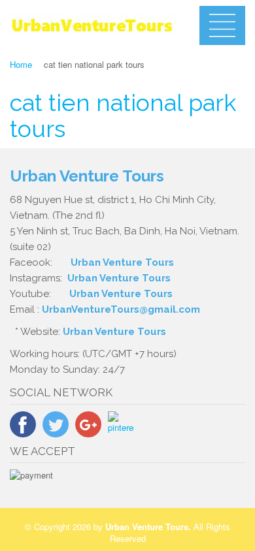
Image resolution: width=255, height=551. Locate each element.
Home (21, 64)
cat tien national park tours (123, 115)
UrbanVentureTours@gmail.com (121, 309)
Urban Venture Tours (122, 262)
